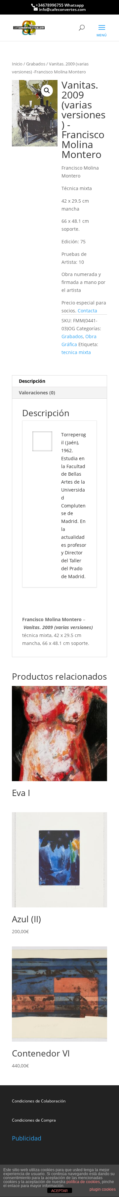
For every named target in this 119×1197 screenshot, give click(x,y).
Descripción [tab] (32, 381)
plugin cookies (103, 1189)
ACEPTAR (59, 1191)
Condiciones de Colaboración (38, 1101)
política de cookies (83, 1181)
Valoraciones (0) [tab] (37, 392)
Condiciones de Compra (34, 1120)
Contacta (88, 310)
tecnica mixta (76, 352)
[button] (47, 91)
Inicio (17, 64)
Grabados (35, 64)
